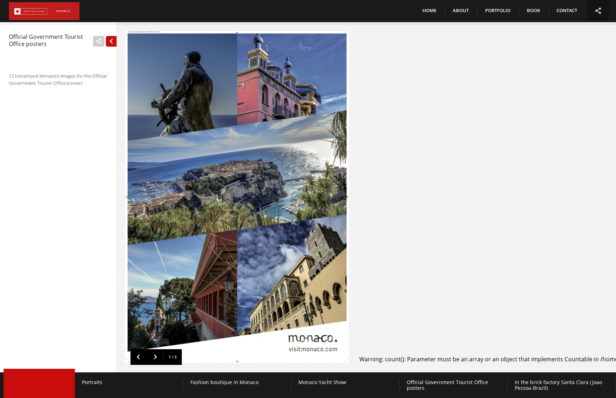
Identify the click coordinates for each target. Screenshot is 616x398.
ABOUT (461, 10)
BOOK (533, 10)
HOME (429, 10)
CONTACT (566, 10)
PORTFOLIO (497, 10)
